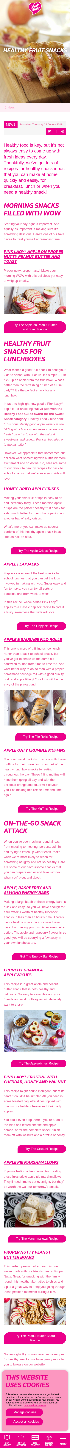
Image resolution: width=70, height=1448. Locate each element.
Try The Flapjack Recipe (41, 626)
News (11, 107)
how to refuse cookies (35, 1405)
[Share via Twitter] (49, 131)
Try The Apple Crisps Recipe (38, 551)
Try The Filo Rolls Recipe (40, 736)
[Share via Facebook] (56, 131)
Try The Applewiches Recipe (38, 1063)
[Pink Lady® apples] (35, 8)
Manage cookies (24, 1412)
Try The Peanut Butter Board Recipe (35, 1338)
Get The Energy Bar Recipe (39, 956)
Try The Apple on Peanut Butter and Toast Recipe (35, 327)
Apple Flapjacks (21, 564)
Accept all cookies (26, 1421)
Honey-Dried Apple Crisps (31, 489)
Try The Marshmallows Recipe (37, 1238)
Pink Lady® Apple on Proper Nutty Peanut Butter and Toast (33, 257)
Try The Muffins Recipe (42, 808)
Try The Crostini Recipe (41, 1149)
